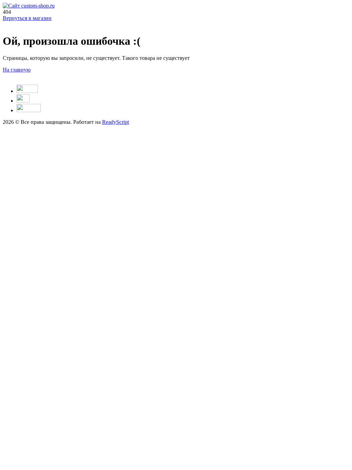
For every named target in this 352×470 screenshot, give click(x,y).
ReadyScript (115, 122)
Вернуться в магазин (27, 18)
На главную (17, 70)
